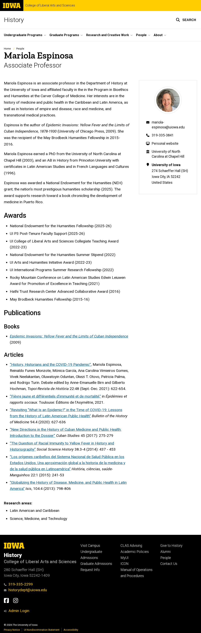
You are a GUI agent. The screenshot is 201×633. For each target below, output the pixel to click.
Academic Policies (135, 552)
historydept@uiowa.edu (27, 590)
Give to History (171, 546)
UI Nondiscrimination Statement (41, 629)
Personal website (165, 143)
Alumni (165, 552)
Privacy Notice (12, 629)
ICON (125, 564)
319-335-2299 (20, 584)
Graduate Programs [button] (64, 35)
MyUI (125, 558)
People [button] (141, 35)
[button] (186, 20)
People (20, 48)
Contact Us (168, 564)
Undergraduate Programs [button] (23, 35)
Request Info (90, 570)
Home (7, 48)
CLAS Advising (131, 546)
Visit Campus (90, 546)
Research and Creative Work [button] (107, 35)
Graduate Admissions (96, 564)
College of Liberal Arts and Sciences (50, 5)
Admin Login (18, 610)
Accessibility (71, 629)
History (14, 20)
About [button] (158, 35)
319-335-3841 (163, 135)
